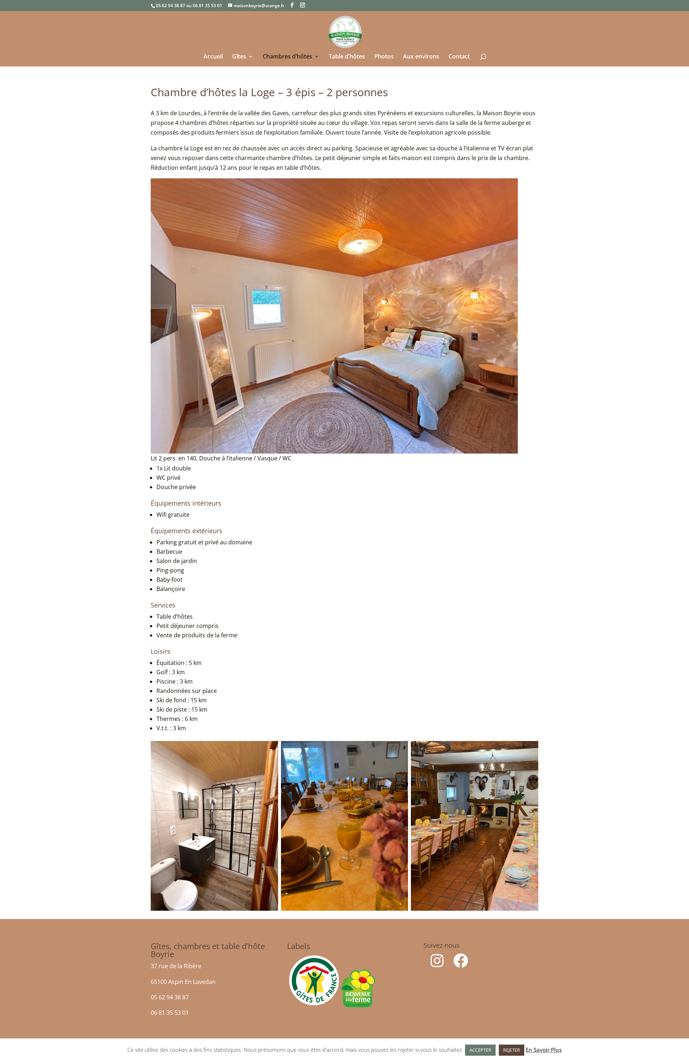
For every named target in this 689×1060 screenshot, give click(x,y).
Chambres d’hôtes (287, 57)
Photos (384, 57)
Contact (459, 57)
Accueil (213, 57)
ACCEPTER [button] (480, 1050)
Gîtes (239, 57)
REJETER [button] (511, 1050)
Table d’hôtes (347, 57)
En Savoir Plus (544, 1049)
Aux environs (421, 57)
